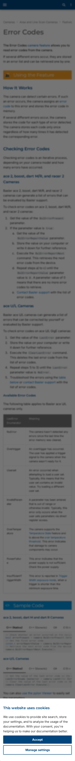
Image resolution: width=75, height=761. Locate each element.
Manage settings (37, 750)
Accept (37, 739)
